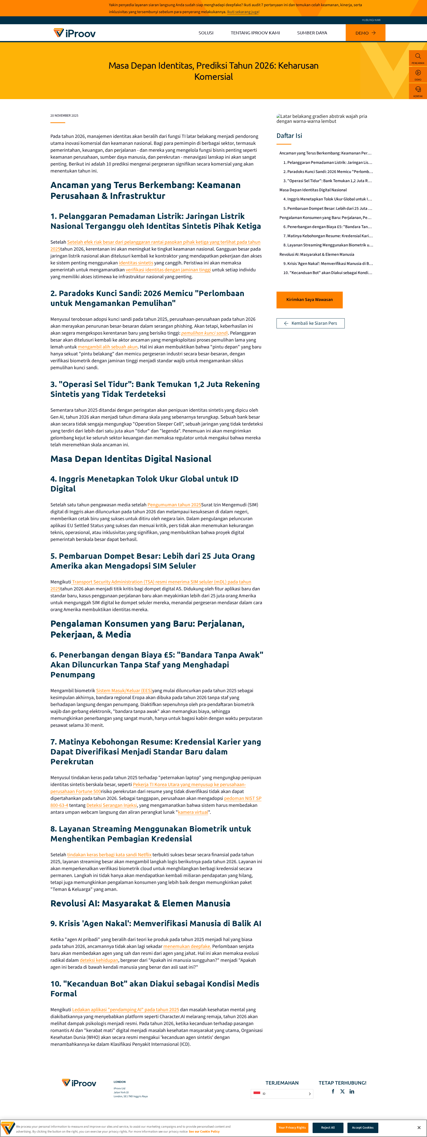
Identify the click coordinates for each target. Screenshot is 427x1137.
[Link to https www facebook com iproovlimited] (333, 1091)
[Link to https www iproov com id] (74, 28)
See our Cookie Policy (204, 1131)
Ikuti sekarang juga (242, 12)
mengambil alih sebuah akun (108, 346)
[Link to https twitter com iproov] (342, 1091)
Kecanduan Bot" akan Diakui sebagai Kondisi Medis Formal (330, 273)
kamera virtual (193, 812)
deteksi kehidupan (99, 960)
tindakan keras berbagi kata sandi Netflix (109, 854)
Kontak (417, 96)
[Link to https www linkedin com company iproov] (352, 1091)
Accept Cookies (363, 1127)
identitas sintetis (136, 262)
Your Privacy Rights (292, 1127)
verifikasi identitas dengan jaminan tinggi (168, 269)
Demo (418, 80)
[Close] (419, 1127)
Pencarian (418, 63)
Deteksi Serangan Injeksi (111, 805)
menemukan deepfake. (187, 946)
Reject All (328, 1127)
